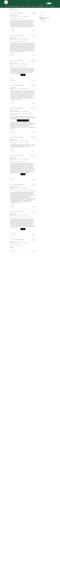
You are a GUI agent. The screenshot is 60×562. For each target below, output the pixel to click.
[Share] (35, 15)
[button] (46, 3)
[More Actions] (35, 38)
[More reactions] (14, 28)
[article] (23, 33)
